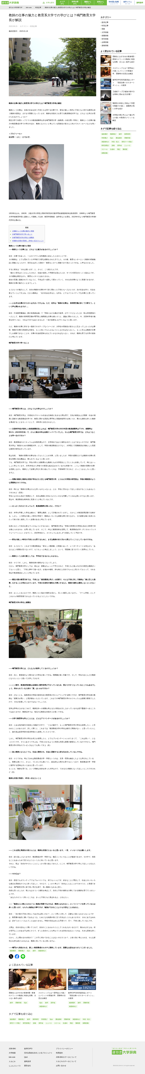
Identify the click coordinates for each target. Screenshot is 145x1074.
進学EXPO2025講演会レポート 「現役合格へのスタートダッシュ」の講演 (81, 995)
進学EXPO (28, 1049)
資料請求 (139, 3)
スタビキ (12, 1061)
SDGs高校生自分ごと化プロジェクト (38, 1053)
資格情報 (105, 45)
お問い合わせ (61, 1066)
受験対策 (18, 1003)
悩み (28, 951)
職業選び (21, 951)
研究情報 (105, 39)
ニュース (49, 1023)
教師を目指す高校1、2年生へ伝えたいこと (28, 241)
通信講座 (58, 1019)
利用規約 (59, 1053)
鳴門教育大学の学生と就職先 (23, 237)
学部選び (44, 1019)
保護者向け (42, 951)
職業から (87, 2)
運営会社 (27, 1066)
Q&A (26, 1057)
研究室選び (26, 1023)
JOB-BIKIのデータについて (66, 1057)
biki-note (29, 7)
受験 (103, 29)
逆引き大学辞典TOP (15, 7)
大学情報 (105, 32)
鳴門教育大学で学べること (22, 234)
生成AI (65, 1023)
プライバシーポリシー (64, 1049)
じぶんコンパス (15, 1066)
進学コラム (127, 2)
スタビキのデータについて (66, 1061)
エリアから (62, 3)
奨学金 (53, 1003)
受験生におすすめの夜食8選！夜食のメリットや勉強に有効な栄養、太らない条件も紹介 (22, 995)
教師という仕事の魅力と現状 (23, 231)
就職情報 (105, 36)
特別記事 (38, 7)
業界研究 (36, 1019)
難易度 (78, 1023)
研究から (100, 2)
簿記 (71, 1023)
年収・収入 (86, 1019)
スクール (57, 1023)
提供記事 (105, 22)
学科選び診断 (114, 2)
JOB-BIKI (12, 1049)
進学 (34, 951)
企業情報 (105, 42)
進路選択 (13, 951)
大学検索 (12, 1053)
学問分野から (75, 3)
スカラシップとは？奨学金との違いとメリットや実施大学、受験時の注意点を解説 (52, 995)
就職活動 (86, 1023)
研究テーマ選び (15, 1023)
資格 (34, 1023)
